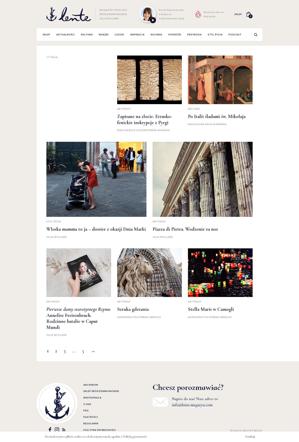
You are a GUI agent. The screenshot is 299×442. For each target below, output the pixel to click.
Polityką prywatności (135, 436)
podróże (174, 34)
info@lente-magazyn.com (192, 405)
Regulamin (90, 423)
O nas (87, 404)
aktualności (65, 34)
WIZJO (258, 430)
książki (104, 34)
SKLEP (238, 14)
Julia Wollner (56, 237)
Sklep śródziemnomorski (101, 391)
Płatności (90, 417)
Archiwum (90, 384)
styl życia (215, 34)
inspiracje (137, 34)
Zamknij (250, 436)
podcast (235, 34)
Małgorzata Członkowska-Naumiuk (143, 130)
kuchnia (156, 34)
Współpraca (92, 397)
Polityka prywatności (99, 430)
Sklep (46, 34)
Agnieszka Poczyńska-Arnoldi (139, 317)
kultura (87, 34)
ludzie (119, 34)
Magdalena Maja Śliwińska (207, 124)
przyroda (194, 34)
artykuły (124, 108)
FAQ (86, 410)
